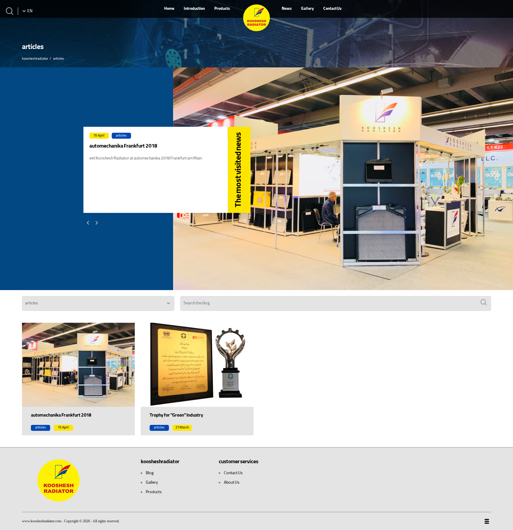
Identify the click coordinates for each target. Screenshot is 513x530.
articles (121, 135)
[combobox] (98, 303)
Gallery (307, 9)
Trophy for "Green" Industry (176, 415)
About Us (231, 483)
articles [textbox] (31, 303)
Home (169, 9)
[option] (167, 170)
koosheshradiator (35, 58)
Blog (149, 473)
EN (29, 11)
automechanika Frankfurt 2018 (61, 415)
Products (222, 9)
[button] (87, 222)
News (287, 9)
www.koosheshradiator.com (41, 521)
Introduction (194, 9)
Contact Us (332, 9)
